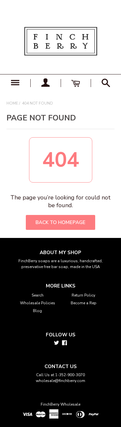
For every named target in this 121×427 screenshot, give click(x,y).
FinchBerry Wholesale (60, 404)
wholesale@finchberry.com (60, 380)
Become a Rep (83, 303)
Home (12, 103)
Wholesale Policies (37, 303)
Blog (37, 310)
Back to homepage (60, 222)
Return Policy (83, 295)
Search (38, 295)
